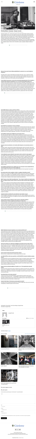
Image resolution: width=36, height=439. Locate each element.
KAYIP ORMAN (4, 365)
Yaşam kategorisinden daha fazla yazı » (30, 333)
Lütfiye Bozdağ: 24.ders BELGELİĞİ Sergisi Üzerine (27, 349)
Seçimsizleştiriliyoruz (5, 348)
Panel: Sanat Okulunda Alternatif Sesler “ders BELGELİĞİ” (8, 383)
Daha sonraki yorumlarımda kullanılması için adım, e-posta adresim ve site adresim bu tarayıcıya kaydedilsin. (16, 415)
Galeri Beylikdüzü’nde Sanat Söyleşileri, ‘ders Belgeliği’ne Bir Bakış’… (26, 366)
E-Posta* (2, 408)
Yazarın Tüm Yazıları (30, 318)
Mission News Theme (15, 437)
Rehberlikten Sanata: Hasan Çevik (5, 325)
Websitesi (2, 411)
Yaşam (8, 323)
